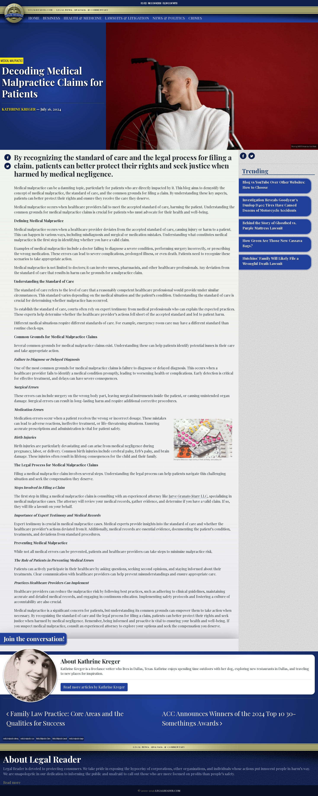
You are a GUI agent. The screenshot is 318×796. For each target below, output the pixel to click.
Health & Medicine (82, 18)
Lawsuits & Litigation (127, 18)
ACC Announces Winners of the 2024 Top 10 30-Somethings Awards (229, 718)
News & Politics (169, 18)
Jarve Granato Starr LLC (188, 496)
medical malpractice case (27, 738)
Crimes (195, 18)
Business (51, 18)
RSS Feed (144, 3)
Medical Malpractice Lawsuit (60, 738)
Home (33, 18)
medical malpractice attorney (10, 738)
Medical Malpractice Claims (43, 738)
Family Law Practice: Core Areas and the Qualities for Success (65, 718)
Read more (11, 782)
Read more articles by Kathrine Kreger (94, 687)
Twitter (170, 3)
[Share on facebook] (7, 157)
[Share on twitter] (7, 166)
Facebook (154, 3)
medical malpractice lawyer (76, 738)
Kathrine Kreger (18, 109)
